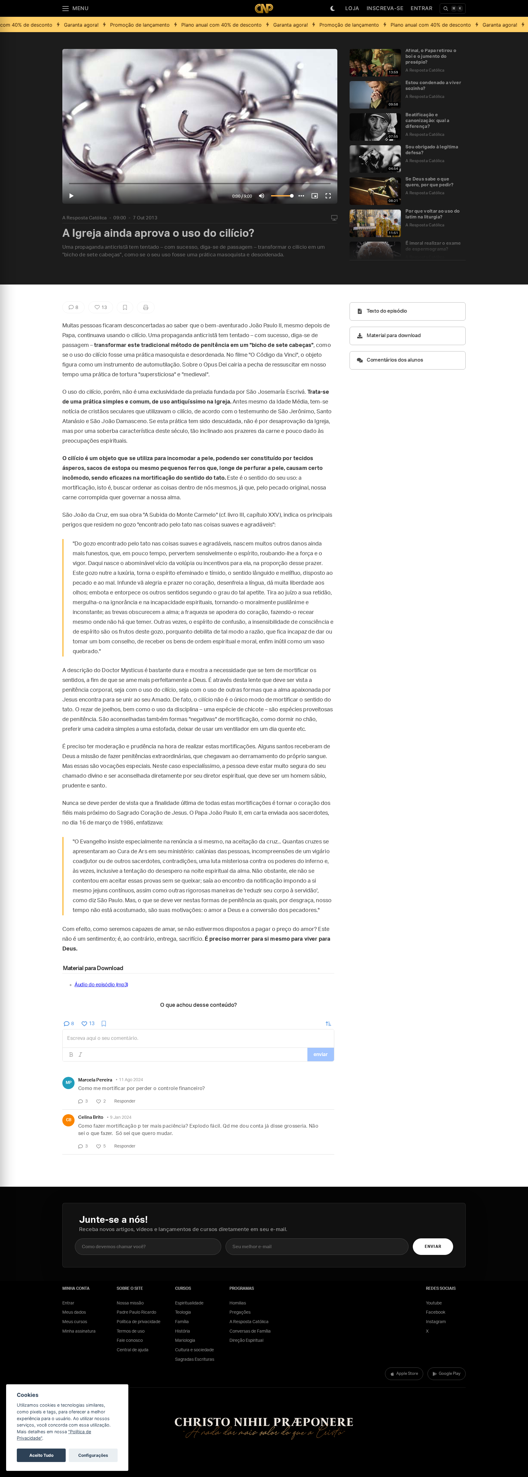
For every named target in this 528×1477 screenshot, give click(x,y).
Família (182, 1322)
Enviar (433, 1247)
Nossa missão (130, 1303)
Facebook (435, 1312)
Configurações (93, 1455)
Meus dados (74, 1312)
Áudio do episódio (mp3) (101, 984)
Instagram (436, 1322)
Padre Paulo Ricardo (136, 1312)
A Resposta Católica (84, 218)
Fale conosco (130, 1340)
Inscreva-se (385, 8)
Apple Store (407, 1374)
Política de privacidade (138, 1322)
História (182, 1331)
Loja (352, 8)
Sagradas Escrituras (194, 1359)
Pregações (240, 1312)
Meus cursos (74, 1322)
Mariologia (185, 1340)
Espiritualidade (189, 1303)
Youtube (434, 1303)
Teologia (183, 1312)
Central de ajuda (132, 1350)
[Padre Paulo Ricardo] (264, 8)
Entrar (421, 8)
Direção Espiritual (246, 1340)
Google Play (449, 1374)
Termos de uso (131, 1331)
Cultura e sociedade (194, 1350)
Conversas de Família (250, 1331)
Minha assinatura (79, 1331)
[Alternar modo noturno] (333, 8)
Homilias (237, 1303)
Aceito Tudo (41, 1455)
